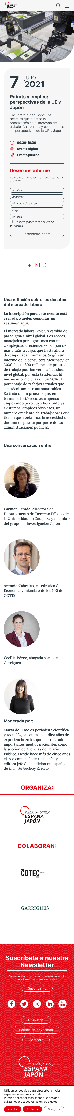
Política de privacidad (36, 1030)
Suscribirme (37, 988)
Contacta (36, 1040)
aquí (24, 323)
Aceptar (12, 1109)
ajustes (52, 1101)
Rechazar (32, 1109)
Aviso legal (36, 1020)
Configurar (54, 1109)
